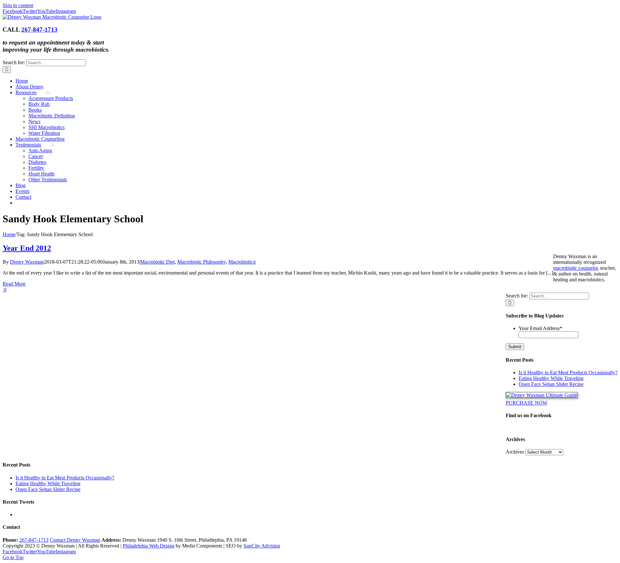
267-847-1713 (39, 29)
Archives (515, 452)
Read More (14, 284)
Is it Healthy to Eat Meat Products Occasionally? (568, 372)
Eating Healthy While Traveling (551, 378)
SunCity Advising (261, 545)
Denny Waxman (26, 262)
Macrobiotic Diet (157, 262)
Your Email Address (540, 328)
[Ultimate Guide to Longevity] (541, 395)
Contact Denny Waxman (75, 540)
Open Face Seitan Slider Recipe (551, 384)
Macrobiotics (241, 262)
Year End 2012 (27, 248)
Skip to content (18, 5)
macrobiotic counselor (575, 268)
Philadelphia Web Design (148, 545)
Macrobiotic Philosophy (201, 262)
